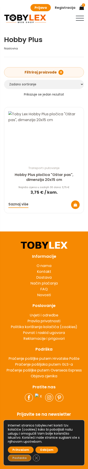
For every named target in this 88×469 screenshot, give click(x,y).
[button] (80, 18)
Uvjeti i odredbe (44, 315)
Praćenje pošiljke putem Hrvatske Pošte (44, 358)
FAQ (44, 289)
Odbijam (46, 450)
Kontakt (44, 271)
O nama (44, 265)
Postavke (19, 458)
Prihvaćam (20, 450)
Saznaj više (18, 204)
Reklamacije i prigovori (44, 338)
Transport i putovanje (44, 168)
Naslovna (11, 48)
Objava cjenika (44, 376)
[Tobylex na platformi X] (39, 397)
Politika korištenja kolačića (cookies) (44, 326)
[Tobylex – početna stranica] (44, 245)
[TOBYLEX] (25, 18)
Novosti (44, 295)
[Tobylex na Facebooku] (29, 397)
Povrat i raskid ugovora (44, 332)
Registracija (65, 7)
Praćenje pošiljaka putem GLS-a (44, 364)
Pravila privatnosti (44, 321)
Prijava (41, 7)
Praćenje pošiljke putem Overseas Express (44, 370)
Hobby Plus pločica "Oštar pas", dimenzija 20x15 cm (44, 177)
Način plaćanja (44, 283)
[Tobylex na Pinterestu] (59, 397)
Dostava (44, 277)
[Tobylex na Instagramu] (49, 397)
